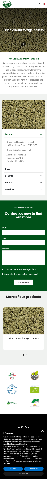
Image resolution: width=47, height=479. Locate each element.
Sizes (7, 169)
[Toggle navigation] (39, 4)
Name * (4, 228)
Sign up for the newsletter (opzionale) (21, 274)
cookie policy (21, 444)
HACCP (8, 182)
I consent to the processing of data (20, 269)
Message (5, 248)
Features (9, 134)
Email (4, 238)
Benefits (9, 176)
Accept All (34, 469)
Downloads (10, 189)
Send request (23, 282)
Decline (13, 469)
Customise (23, 474)
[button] (23, 355)
